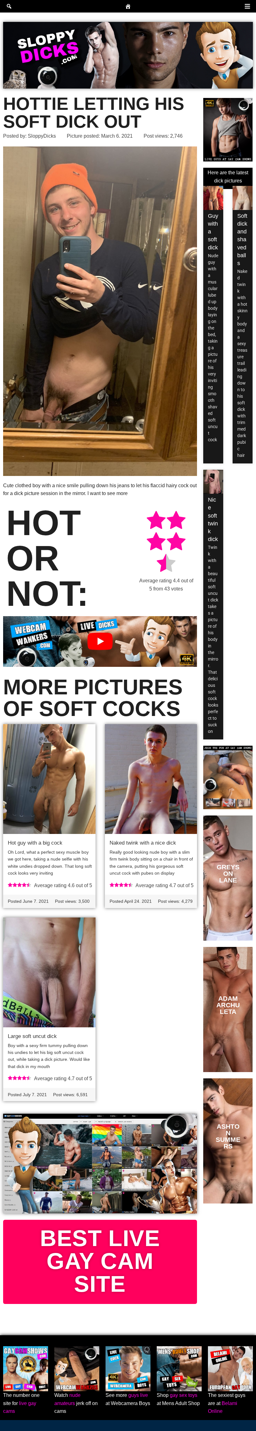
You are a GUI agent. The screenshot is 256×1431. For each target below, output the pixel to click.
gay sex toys (183, 1395)
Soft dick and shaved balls (242, 239)
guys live (138, 1395)
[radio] (156, 521)
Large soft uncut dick (32, 1036)
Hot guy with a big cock (35, 843)
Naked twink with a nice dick (143, 843)
